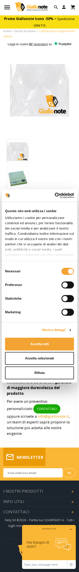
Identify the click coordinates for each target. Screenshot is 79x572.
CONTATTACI (47, 409)
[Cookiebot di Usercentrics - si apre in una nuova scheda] (56, 195)
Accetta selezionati (39, 358)
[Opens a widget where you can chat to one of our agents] (48, 546)
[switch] (67, 284)
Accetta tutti (39, 344)
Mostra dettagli (54, 330)
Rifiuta (39, 373)
